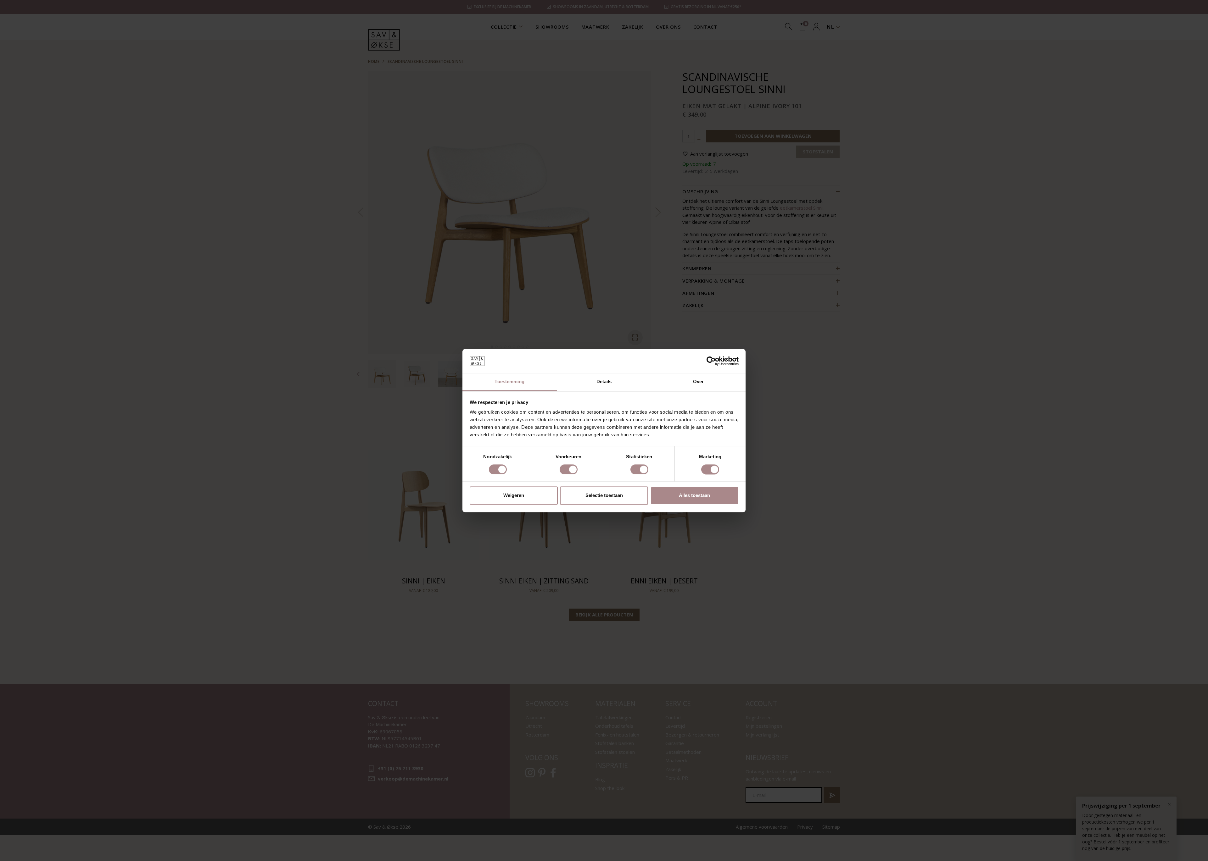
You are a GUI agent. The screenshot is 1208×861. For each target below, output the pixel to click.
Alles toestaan (694, 495)
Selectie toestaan (604, 495)
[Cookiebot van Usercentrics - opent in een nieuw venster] (711, 361)
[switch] (569, 469)
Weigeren (513, 495)
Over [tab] (698, 381)
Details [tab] (604, 381)
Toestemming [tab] (509, 381)
